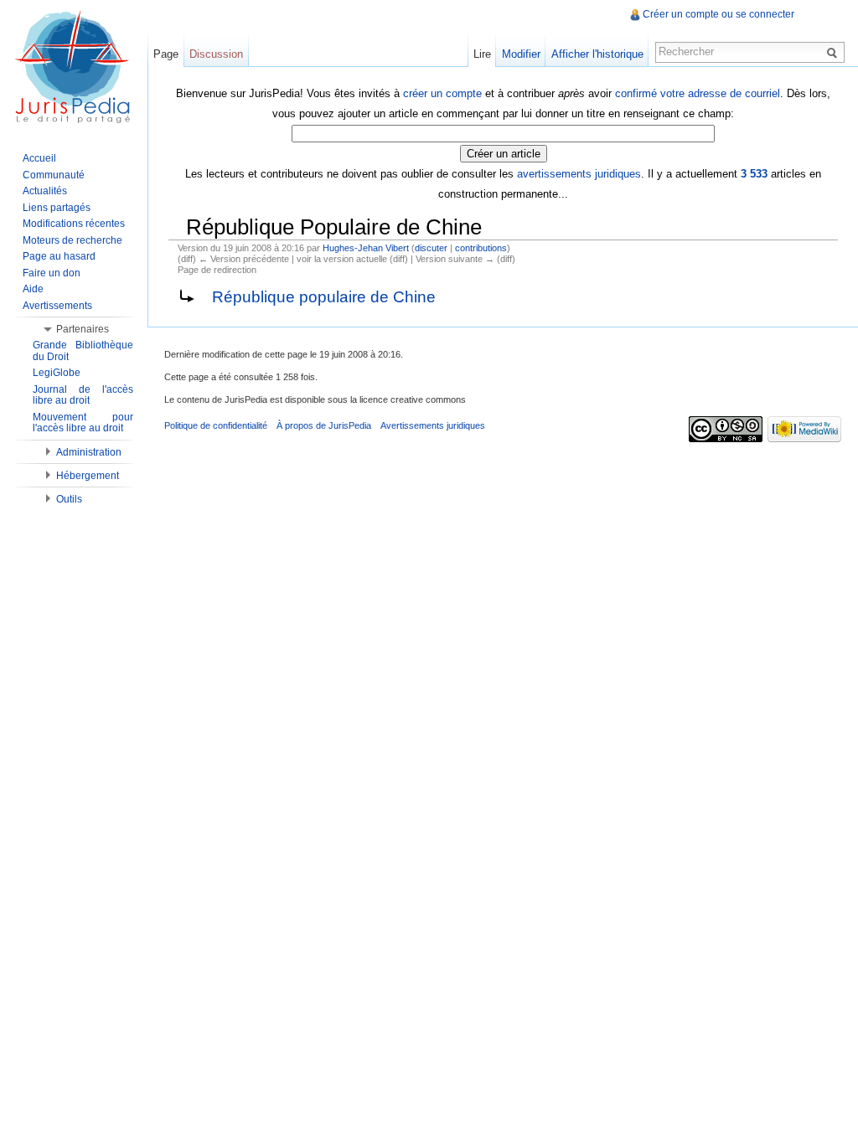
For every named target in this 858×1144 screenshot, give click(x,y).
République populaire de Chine (324, 297)
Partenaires (82, 329)
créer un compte (442, 93)
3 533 (754, 173)
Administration (88, 452)
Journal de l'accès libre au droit (83, 395)
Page (165, 54)
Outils (69, 499)
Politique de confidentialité (215, 425)
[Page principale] (74, 67)
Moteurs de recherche (72, 240)
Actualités (45, 191)
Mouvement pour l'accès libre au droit (83, 423)
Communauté (54, 175)
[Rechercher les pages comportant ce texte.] (834, 52)
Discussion (216, 54)
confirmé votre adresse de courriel (697, 93)
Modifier (521, 54)
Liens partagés (56, 208)
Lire (482, 54)
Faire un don (51, 273)
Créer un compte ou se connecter (718, 14)
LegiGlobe (56, 373)
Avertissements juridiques (432, 425)
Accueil (39, 158)
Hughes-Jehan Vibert (366, 248)
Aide (33, 289)
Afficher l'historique (597, 54)
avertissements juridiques (579, 173)
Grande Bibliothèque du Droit (83, 351)
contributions (481, 248)
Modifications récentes (74, 223)
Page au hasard (59, 256)
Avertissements (57, 306)
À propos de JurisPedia (324, 425)
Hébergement (87, 476)
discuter (431, 248)
